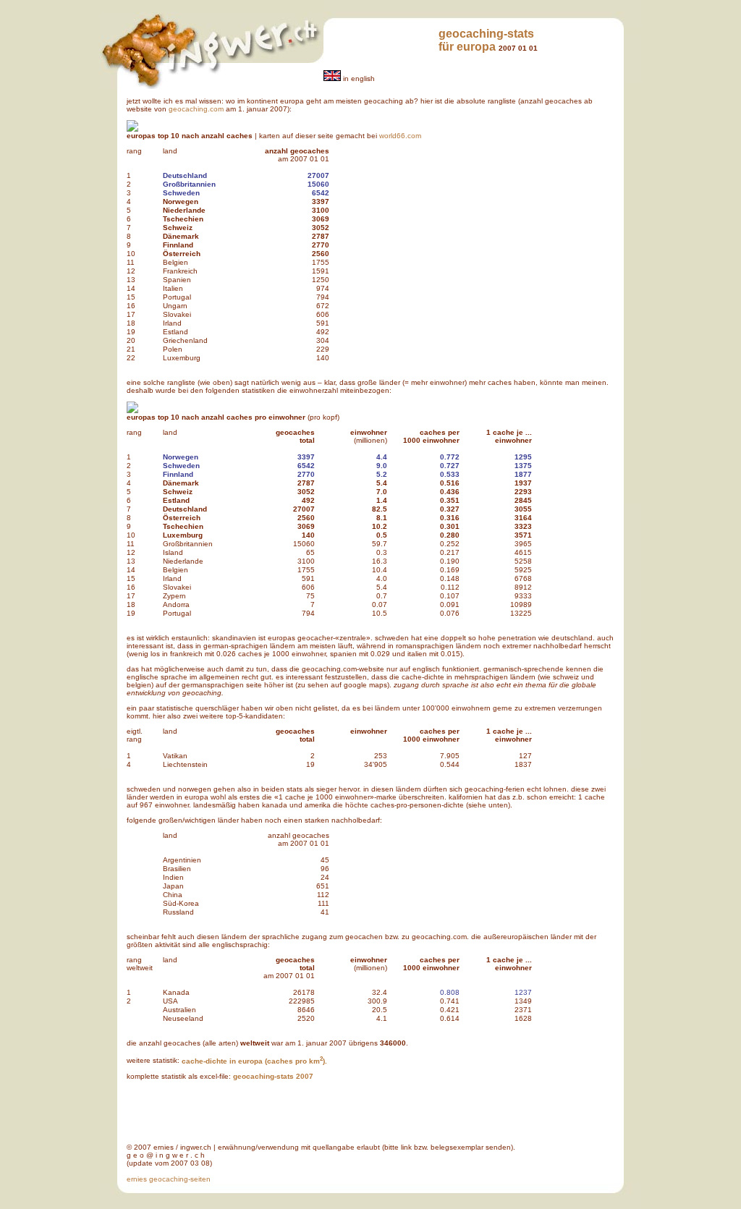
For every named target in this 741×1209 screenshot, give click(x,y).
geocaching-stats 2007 (273, 1076)
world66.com (400, 136)
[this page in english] (332, 78)
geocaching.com (196, 109)
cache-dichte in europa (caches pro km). (254, 1061)
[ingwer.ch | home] (211, 60)
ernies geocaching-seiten (169, 1179)
